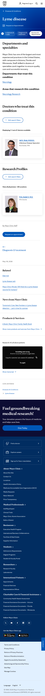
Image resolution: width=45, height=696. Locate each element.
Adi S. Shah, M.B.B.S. (27, 140)
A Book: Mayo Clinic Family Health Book (17, 324)
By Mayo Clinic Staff (10, 226)
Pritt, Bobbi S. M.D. (26, 197)
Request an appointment (14, 234)
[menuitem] (9, 33)
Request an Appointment (14, 25)
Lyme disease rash (9, 281)
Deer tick (6, 276)
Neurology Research (11, 94)
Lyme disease (14, 18)
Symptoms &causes (9, 33)
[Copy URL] (36, 357)
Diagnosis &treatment (23, 33)
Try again (22, 363)
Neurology (7, 82)
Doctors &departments (36, 33)
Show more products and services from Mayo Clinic (21, 329)
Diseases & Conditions (13, 11)
